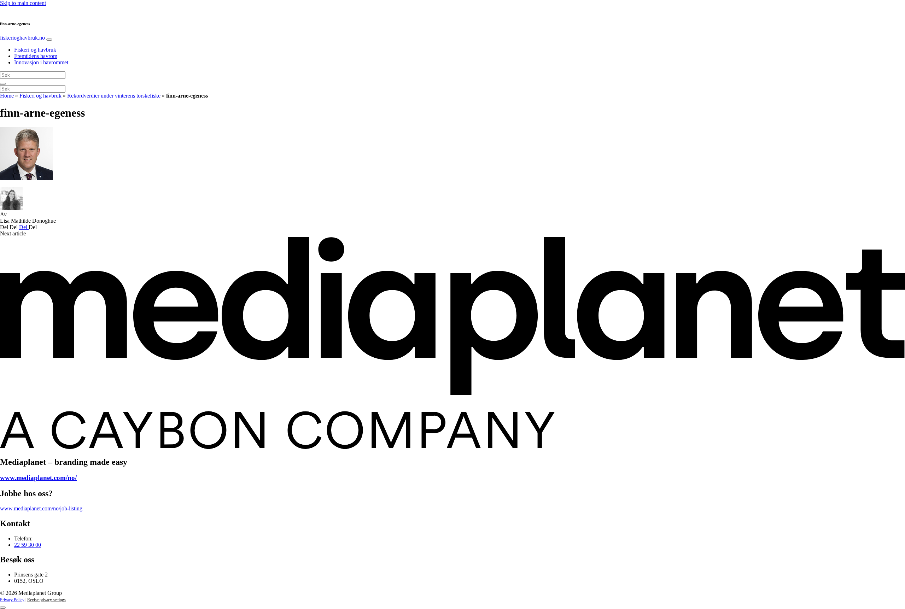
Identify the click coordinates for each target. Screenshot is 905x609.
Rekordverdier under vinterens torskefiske (113, 96)
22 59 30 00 (27, 545)
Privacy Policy (12, 599)
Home (7, 96)
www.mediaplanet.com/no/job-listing (41, 508)
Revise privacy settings (46, 599)
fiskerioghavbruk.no (23, 38)
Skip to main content (23, 3)
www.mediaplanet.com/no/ (38, 477)
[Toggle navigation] (49, 40)
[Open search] (3, 84)
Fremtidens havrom (35, 56)
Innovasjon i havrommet (41, 62)
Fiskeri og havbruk (35, 50)
